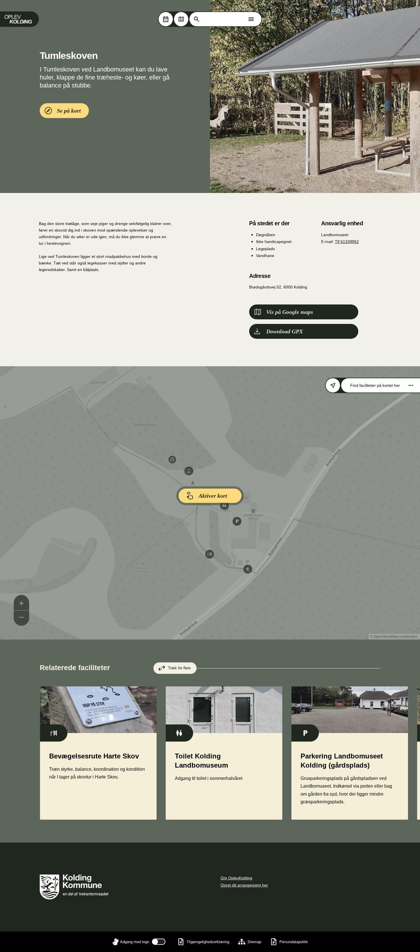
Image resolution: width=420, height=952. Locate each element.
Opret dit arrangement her (244, 885)
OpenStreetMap (386, 637)
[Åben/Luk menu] (251, 19)
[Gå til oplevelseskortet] (181, 19)
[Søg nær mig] (333, 385)
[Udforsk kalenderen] (166, 19)
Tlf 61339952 (347, 241)
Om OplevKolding (236, 878)
